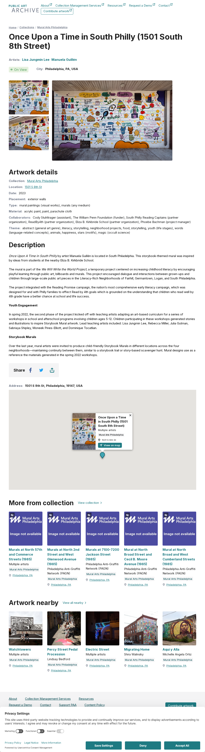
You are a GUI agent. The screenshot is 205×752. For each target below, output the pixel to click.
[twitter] (41, 370)
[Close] (130, 415)
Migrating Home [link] (137, 649)
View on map (111, 445)
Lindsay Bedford (58, 659)
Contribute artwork (56, 12)
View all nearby (73, 603)
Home (12, 27)
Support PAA (67, 705)
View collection (88, 503)
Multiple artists (107, 429)
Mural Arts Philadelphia (52, 27)
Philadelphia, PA (23, 575)
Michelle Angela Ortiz (177, 654)
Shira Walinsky (134, 654)
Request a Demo (140, 6)
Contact (164, 6)
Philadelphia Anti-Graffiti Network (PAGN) (63, 571)
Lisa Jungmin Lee (35, 60)
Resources (115, 6)
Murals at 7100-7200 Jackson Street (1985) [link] (102, 554)
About (45, 6)
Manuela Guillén (64, 60)
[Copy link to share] (52, 370)
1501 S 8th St (33, 187)
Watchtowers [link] (20, 649)
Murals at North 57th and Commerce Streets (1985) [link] (25, 554)
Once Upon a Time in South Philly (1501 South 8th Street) (113, 421)
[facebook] (30, 370)
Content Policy (94, 705)
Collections (26, 27)
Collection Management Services (78, 6)
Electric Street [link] (97, 649)
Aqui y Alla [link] (171, 649)
